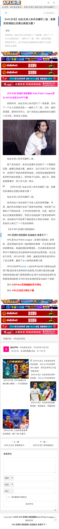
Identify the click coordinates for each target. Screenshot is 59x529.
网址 (7, 491)
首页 (6, 7)
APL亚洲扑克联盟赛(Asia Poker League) (37, 517)
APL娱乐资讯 (15, 7)
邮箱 (9, 484)
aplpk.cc (25, 266)
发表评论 (50, 13)
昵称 (9, 478)
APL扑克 (27, 351)
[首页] (55, 510)
